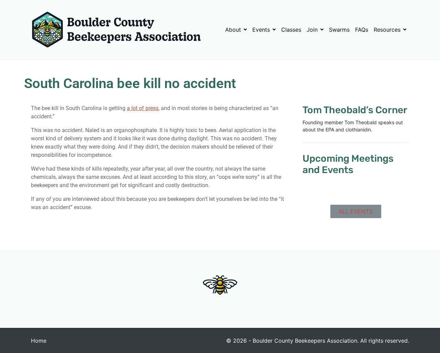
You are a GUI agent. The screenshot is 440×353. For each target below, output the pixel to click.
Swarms (339, 29)
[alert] (355, 190)
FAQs (361, 29)
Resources (387, 29)
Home (38, 340)
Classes (291, 29)
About (233, 29)
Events (261, 29)
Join (312, 29)
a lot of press (142, 108)
